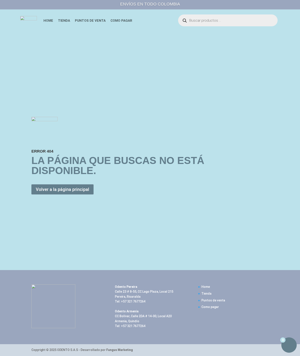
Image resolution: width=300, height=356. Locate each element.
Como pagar (121, 21)
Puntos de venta (90, 21)
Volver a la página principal (62, 189)
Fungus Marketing (119, 350)
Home (48, 21)
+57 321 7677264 (133, 301)
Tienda (64, 21)
